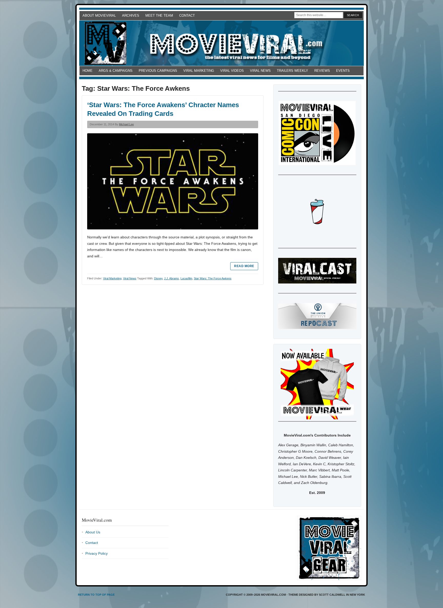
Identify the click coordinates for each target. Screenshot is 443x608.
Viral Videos (232, 71)
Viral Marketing (198, 71)
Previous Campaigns (158, 71)
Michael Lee (126, 124)
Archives (130, 15)
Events (343, 71)
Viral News (260, 71)
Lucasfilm (186, 278)
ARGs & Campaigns (116, 71)
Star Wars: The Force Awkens (212, 278)
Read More (244, 266)
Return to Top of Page (96, 594)
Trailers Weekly (292, 71)
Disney (158, 278)
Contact (187, 15)
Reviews (322, 71)
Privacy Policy (96, 553)
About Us (92, 532)
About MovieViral (99, 15)
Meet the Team (159, 15)
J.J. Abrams (171, 278)
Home (88, 71)
